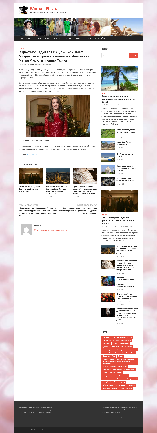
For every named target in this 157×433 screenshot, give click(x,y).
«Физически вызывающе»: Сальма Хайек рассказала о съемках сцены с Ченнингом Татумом (126, 281)
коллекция (131, 385)
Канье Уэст (128, 347)
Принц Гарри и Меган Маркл (112, 369)
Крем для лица (122, 350)
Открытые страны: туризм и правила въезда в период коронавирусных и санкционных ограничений (118, 361)
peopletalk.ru (32, 154)
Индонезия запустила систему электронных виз (125, 132)
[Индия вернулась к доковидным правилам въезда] (108, 173)
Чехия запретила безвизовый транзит (125, 179)
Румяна (112, 372)
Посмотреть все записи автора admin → (50, 230)
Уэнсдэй (105, 382)
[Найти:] (119, 55)
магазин (114, 388)
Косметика (25, 38)
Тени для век (123, 376)
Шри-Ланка (114, 382)
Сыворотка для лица (110, 376)
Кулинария (133, 350)
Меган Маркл (130, 353)
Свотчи (119, 372)
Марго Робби (119, 353)
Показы (113, 366)
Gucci (113, 337)
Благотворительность (123, 340)
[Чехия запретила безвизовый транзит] (108, 186)
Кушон (105, 353)
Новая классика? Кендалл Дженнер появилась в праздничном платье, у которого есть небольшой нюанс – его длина (127, 314)
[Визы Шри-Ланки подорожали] (108, 149)
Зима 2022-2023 (117, 347)
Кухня (78, 38)
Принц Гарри (122, 366)
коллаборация (120, 385)
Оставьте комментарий (43, 64)
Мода (46, 38)
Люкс (111, 353)
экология (129, 388)
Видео (115, 343)
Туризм (87, 38)
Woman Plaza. (43, 8)
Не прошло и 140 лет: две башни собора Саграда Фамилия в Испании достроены (56, 190)
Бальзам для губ (108, 340)
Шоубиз (69, 38)
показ (122, 388)
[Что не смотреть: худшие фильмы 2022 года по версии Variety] (31, 184)
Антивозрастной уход (124, 337)
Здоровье (57, 38)
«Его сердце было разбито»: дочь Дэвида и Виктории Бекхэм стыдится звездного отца (127, 297)
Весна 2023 (106, 343)
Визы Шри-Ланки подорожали (123, 143)
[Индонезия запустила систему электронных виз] (108, 137)
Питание (105, 366)
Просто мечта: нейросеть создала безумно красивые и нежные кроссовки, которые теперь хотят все (85, 190)
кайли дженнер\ (108, 385)
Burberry (106, 337)
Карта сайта (99, 38)
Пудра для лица (129, 369)
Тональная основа (109, 379)
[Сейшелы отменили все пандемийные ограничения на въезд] (119, 91)
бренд (122, 382)
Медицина (106, 356)
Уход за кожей (132, 379)
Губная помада (124, 343)
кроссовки (106, 388)
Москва (120, 356)
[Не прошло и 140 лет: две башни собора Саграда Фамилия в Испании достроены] (58, 184)
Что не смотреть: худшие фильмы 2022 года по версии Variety (29, 188)
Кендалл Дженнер (109, 350)
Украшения (121, 379)
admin (32, 64)
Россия (105, 372)
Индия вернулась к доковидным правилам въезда (126, 168)
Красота (37, 38)
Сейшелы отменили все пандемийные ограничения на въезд (118, 99)
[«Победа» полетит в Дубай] (108, 161)
